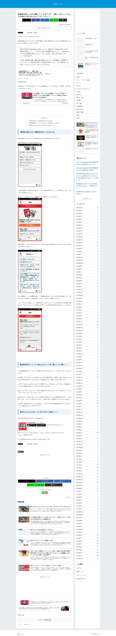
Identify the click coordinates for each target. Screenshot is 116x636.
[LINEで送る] (30, 32)
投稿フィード (80, 571)
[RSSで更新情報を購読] (46, 492)
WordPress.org (81, 578)
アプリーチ (61, 424)
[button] (62, 20)
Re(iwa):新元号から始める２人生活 (85, 191)
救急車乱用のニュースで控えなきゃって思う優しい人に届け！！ (45, 123)
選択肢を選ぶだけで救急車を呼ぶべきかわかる (41, 120)
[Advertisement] (45, 110)
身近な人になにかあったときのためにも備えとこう (42, 125)
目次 (43, 118)
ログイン (79, 568)
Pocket (35, 32)
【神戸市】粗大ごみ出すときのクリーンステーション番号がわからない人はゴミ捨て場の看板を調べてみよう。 (87, 176)
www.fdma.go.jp (22, 82)
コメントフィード (81, 575)
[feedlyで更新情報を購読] (43, 492)
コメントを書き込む (45, 620)
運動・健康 (21, 451)
